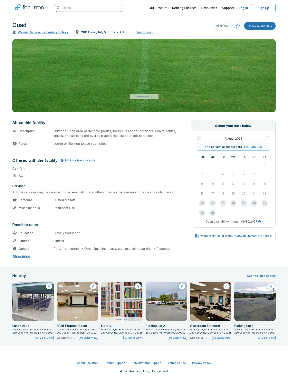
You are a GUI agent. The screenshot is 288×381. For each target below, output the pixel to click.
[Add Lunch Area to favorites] (49, 286)
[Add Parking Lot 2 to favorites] (182, 286)
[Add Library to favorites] (138, 286)
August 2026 (233, 138)
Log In (243, 8)
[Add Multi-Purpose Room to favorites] (93, 286)
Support (228, 8)
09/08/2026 (254, 146)
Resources (209, 8)
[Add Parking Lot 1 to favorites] (271, 286)
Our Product (158, 8)
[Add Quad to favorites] (238, 26)
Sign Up (263, 8)
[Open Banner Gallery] (144, 75)
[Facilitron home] (29, 12)
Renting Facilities (184, 8)
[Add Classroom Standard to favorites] (226, 286)
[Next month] (267, 138)
